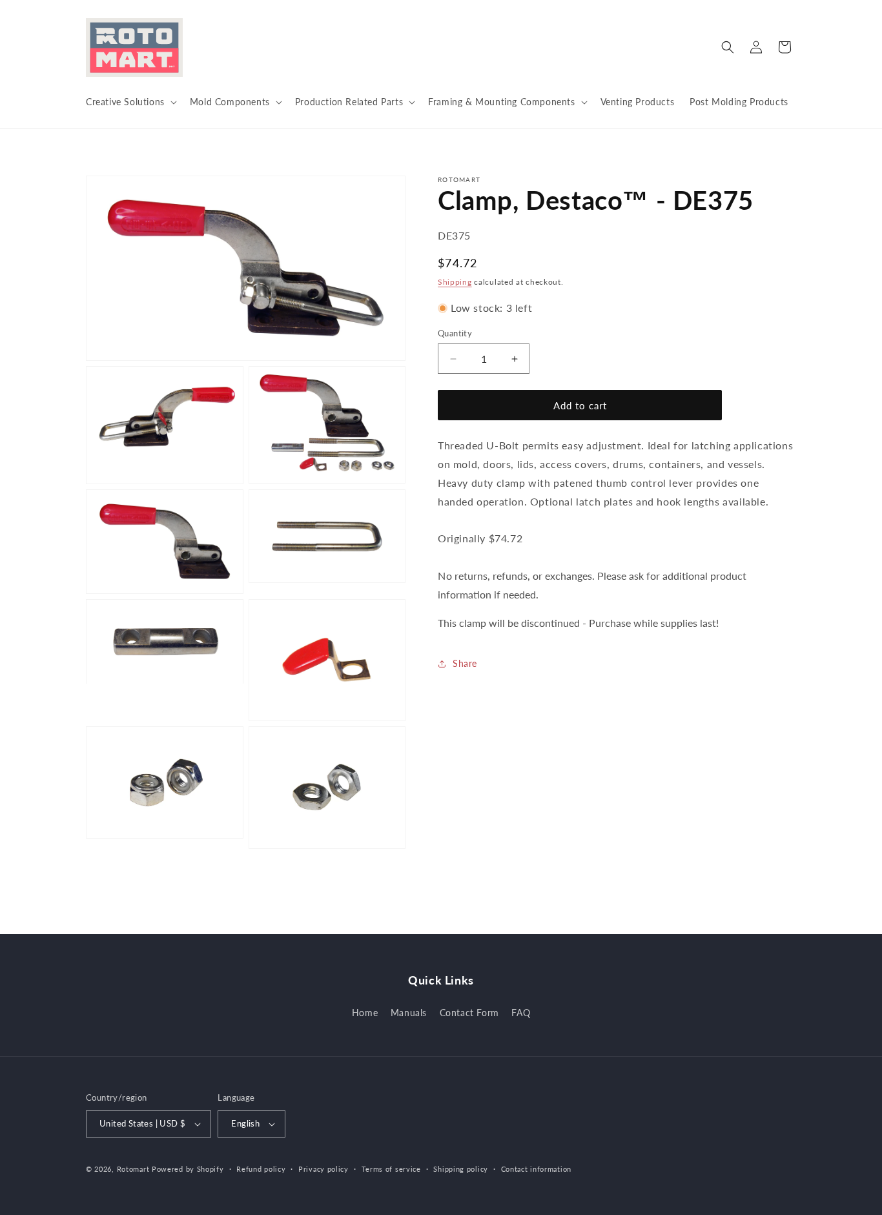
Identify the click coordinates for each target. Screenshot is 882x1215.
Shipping (455, 282)
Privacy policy (323, 1169)
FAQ (520, 1012)
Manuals (409, 1012)
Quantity (455, 333)
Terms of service (391, 1169)
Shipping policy (460, 1169)
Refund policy (260, 1169)
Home (365, 1012)
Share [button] (465, 663)
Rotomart (133, 1169)
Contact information (536, 1169)
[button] (130, 102)
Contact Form (469, 1012)
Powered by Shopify (188, 1169)
